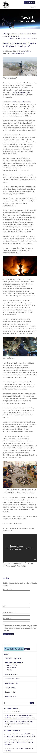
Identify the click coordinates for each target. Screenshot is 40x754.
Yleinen (27, 649)
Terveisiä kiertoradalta (14, 649)
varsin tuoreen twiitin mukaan (20, 102)
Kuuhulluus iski (9, 712)
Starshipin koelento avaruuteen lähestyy (22, 38)
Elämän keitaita (10, 692)
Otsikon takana (10, 687)
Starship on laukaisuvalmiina (21, 92)
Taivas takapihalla (11, 696)
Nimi (5, 606)
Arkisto (9, 670)
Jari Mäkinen (27, 51)
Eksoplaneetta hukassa (12, 679)
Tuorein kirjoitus (12, 665)
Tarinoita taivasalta (11, 683)
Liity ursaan (29, 2)
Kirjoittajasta (11, 667)
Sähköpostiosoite (9, 612)
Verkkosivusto (7, 618)
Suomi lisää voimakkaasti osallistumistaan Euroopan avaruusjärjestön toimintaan (18, 722)
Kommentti (7, 589)
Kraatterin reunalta (11, 674)
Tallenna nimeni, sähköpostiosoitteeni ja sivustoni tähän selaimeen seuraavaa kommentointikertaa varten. (20, 628)
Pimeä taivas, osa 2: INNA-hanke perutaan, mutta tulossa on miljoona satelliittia (18, 716)
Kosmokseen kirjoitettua (13, 658)
